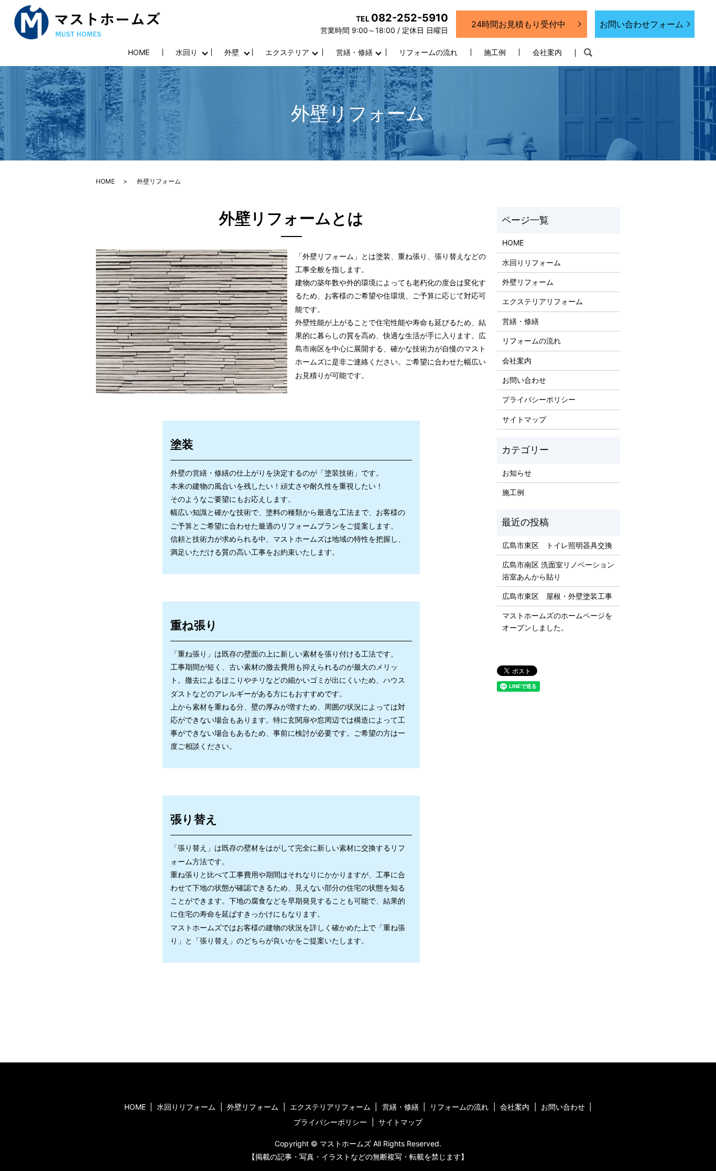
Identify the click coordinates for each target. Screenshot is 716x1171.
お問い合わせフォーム (642, 24)
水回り (187, 52)
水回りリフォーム (531, 262)
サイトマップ (524, 419)
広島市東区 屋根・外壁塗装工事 (557, 596)
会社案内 (547, 52)
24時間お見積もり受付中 (518, 24)
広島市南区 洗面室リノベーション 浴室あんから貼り (558, 570)
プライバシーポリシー (539, 399)
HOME (138, 52)
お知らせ (516, 472)
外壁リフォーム (528, 281)
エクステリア (287, 52)
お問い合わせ (524, 379)
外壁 (231, 52)
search (588, 53)
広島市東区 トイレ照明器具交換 (557, 545)
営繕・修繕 (354, 52)
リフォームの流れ (428, 52)
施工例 (495, 52)
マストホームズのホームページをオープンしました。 (557, 621)
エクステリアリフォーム (542, 301)
